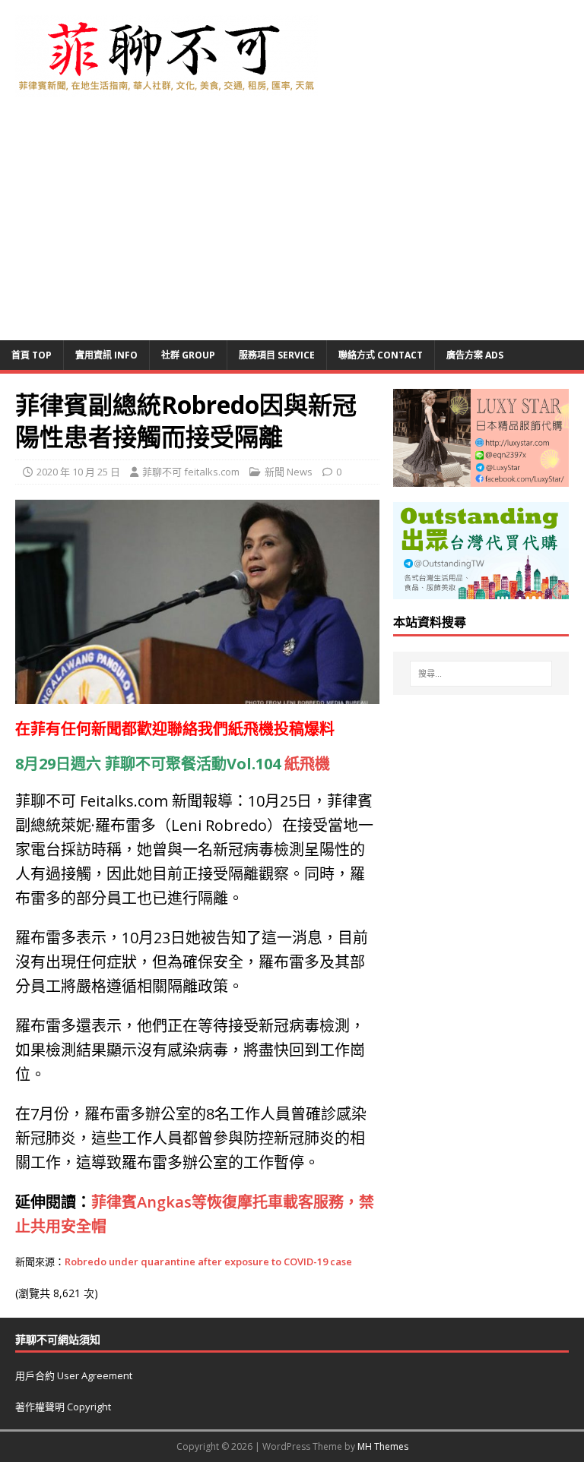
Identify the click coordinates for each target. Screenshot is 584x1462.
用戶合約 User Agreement (73, 1375)
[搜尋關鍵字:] (481, 674)
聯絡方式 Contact (380, 355)
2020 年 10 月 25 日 (78, 471)
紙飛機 (251, 728)
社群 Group (188, 355)
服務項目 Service (277, 355)
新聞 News (289, 471)
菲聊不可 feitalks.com (191, 471)
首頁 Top (31, 355)
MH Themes (382, 1446)
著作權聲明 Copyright (63, 1406)
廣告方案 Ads (474, 355)
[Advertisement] (292, 226)
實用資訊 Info (106, 355)
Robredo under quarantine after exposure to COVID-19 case (208, 1261)
